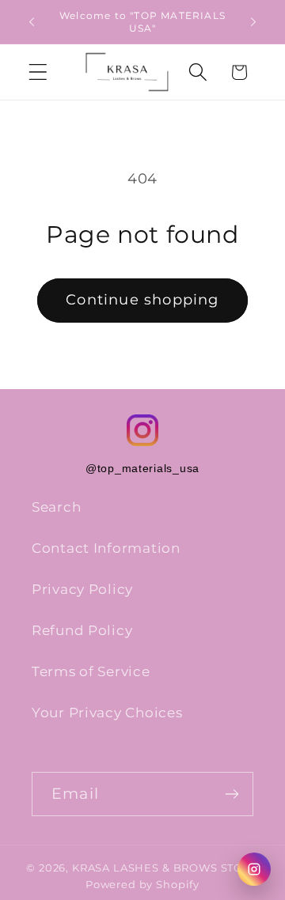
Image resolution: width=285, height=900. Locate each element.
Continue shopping (142, 299)
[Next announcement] (253, 22)
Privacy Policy (82, 589)
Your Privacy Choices (107, 712)
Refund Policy (82, 630)
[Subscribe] (232, 794)
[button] (38, 72)
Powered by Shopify (143, 884)
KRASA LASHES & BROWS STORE (165, 867)
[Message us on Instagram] (254, 869)
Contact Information (106, 548)
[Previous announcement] (31, 22)
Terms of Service (91, 671)
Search (56, 507)
